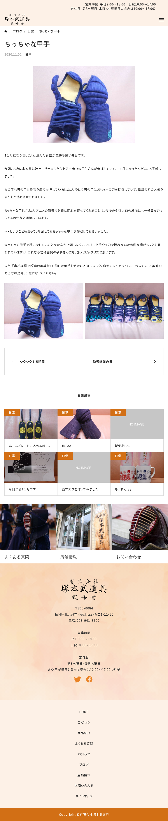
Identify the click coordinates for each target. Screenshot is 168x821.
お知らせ (84, 754)
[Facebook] (90, 681)
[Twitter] (78, 681)
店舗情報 (84, 775)
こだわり (84, 722)
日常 (28, 54)
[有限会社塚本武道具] (17, 19)
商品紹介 (84, 733)
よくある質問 (84, 743)
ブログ (84, 764)
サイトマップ (84, 796)
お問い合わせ (84, 785)
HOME (84, 712)
